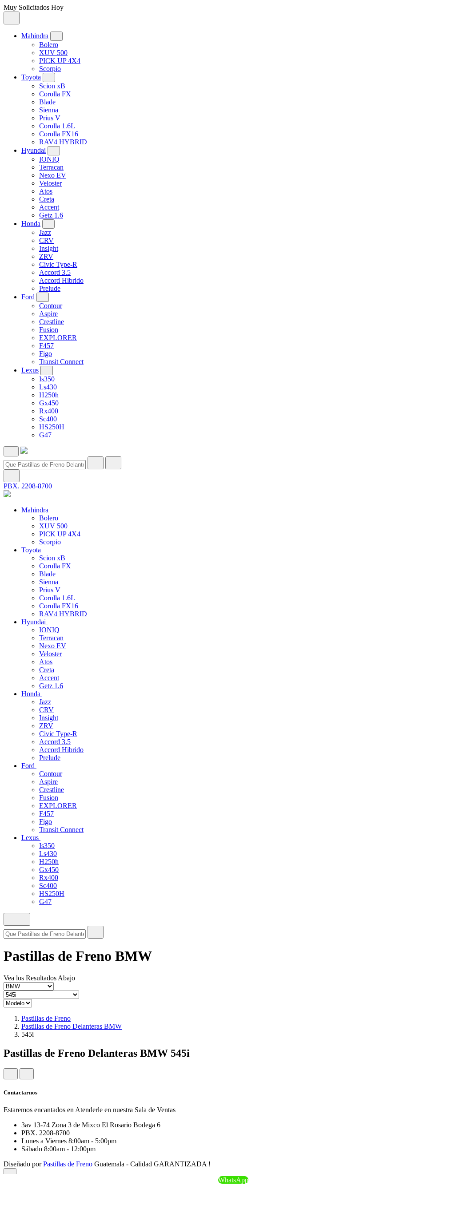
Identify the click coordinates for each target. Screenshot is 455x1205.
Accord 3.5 (55, 272)
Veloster (50, 183)
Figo (45, 353)
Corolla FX (55, 94)
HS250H (51, 427)
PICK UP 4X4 (59, 60)
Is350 (47, 379)
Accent (49, 207)
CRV (46, 240)
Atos (45, 191)
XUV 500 (53, 52)
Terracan (51, 167)
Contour (50, 305)
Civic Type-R (58, 264)
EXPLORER (58, 337)
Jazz (45, 232)
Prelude (49, 288)
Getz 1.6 (51, 215)
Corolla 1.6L (57, 126)
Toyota (31, 77)
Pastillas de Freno (46, 1018)
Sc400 (48, 419)
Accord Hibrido (61, 280)
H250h (49, 395)
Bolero (48, 44)
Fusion (48, 329)
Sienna (48, 110)
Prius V (49, 118)
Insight (48, 248)
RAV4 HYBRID (63, 142)
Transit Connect (61, 361)
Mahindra (34, 36)
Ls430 (48, 387)
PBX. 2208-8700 (28, 486)
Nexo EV (52, 175)
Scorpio (50, 68)
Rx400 (48, 411)
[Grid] (11, 1073)
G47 (45, 435)
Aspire (48, 313)
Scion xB (52, 86)
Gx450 (49, 403)
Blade (47, 102)
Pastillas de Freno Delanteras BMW (71, 1026)
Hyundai (33, 150)
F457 (46, 345)
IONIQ (49, 159)
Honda (30, 223)
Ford (28, 297)
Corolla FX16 (58, 134)
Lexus (30, 370)
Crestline (51, 321)
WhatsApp (233, 1180)
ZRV (46, 256)
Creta (46, 199)
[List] (27, 1073)
